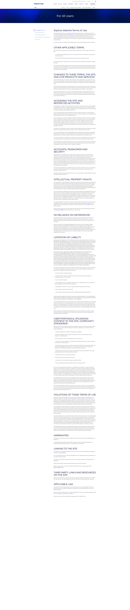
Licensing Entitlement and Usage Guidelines (42, 37)
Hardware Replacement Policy (40, 34)
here (67, 54)
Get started (93, 3)
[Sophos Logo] (38, 3)
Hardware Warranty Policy (39, 32)
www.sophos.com (71, 34)
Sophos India (37, 39)
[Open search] (92, 1)
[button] (88, 1)
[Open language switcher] (95, 1)
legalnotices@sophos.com (61, 209)
